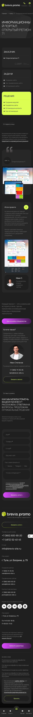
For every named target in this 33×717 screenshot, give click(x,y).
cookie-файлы (19, 681)
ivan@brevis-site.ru (16, 373)
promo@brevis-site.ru (9, 595)
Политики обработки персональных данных (14, 488)
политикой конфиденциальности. (15, 692)
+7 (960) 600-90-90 (8, 592)
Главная (4, 13)
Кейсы (11, 13)
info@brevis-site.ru (11, 548)
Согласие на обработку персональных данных (15, 483)
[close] (32, 536)
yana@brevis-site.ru (8, 584)
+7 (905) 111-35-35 (16, 370)
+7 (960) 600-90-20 (12, 535)
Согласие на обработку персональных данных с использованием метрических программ (15, 674)
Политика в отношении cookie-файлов (15, 670)
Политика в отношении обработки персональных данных (13, 661)
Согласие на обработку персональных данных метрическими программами (17, 485)
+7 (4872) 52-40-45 (11, 539)
